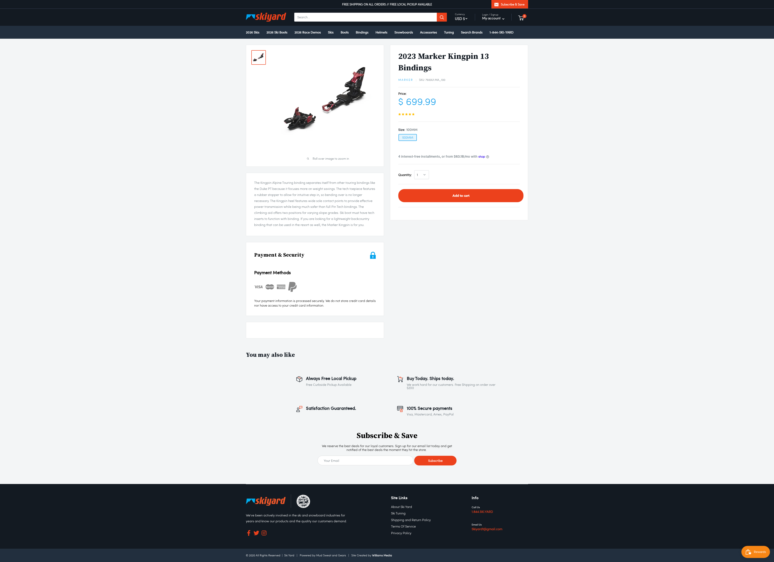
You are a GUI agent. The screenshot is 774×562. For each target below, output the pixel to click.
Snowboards (403, 32)
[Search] (442, 17)
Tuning (449, 32)
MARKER (405, 80)
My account (491, 18)
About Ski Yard (401, 507)
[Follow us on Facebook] (249, 534)
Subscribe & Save (512, 4)
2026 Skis (252, 32)
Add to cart (461, 196)
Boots (345, 32)
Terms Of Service (403, 526)
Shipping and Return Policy (411, 520)
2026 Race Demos (307, 32)
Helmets (381, 32)
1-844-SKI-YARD (502, 32)
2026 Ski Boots (276, 32)
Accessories (428, 32)
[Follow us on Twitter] (256, 534)
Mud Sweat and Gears (331, 555)
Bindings (362, 32)
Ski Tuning (398, 513)
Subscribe (435, 460)
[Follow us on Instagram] (264, 534)
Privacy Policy (401, 533)
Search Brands (472, 32)
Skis (331, 32)
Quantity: (405, 175)
